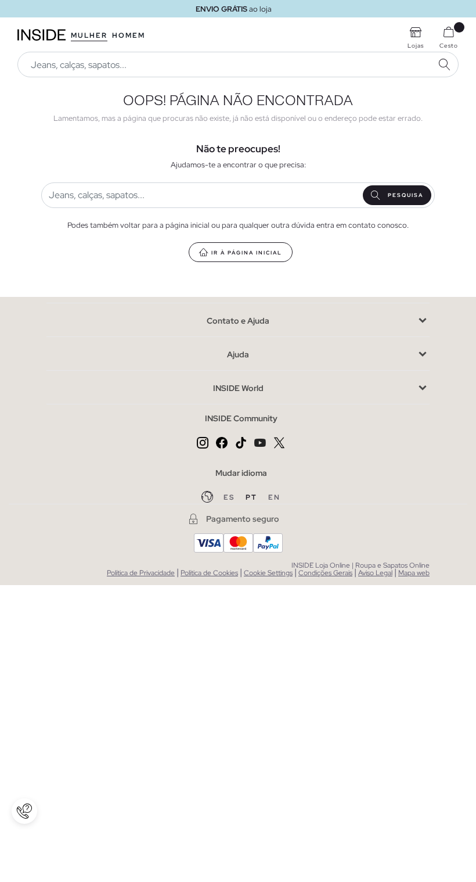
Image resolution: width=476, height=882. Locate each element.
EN (274, 497)
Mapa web (414, 572)
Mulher (89, 35)
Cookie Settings (268, 572)
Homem (128, 35)
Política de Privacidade (141, 572)
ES (230, 497)
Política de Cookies (209, 572)
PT (252, 497)
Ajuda (238, 354)
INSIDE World (238, 388)
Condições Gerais (325, 572)
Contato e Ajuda (238, 320)
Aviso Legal (375, 572)
